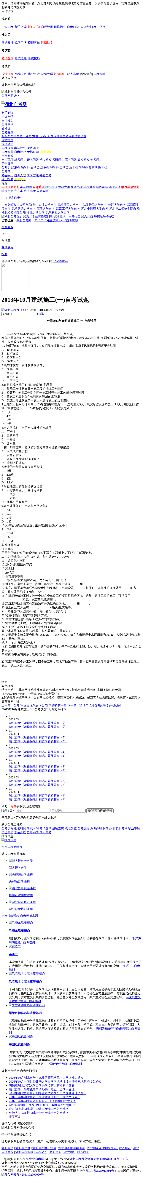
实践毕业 (33, 148)
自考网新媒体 (10, 95)
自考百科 (7, 159)
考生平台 (99, 26)
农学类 (73, 167)
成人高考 (73, 74)
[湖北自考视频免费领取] (97, 216)
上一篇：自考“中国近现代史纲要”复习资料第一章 (34, 705)
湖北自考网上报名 (44, 1148)
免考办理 (77, 187)
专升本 (18, 191)
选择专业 (86, 26)
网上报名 (7, 179)
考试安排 (7, 42)
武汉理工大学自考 (70, 204)
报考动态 (7, 144)
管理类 (83, 167)
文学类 (35, 167)
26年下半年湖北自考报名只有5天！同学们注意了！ (42, 1101)
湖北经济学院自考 (13, 212)
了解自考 (7, 26)
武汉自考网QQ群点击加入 (111, 1159)
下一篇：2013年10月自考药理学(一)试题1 (94, 705)
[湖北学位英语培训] (38, 216)
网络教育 (86, 74)
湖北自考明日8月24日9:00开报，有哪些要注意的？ (42, 1105)
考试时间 (26, 187)
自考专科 (99, 74)
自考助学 (73, 26)
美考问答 (96, 159)
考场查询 (7, 58)
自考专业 (7, 151)
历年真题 (7, 163)
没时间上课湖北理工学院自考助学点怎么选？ (39, 1108)
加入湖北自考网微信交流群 (68, 136)
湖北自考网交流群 (81, 1159)
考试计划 (20, 148)
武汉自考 (125, 1148)
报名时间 (34, 26)
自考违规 (83, 828)
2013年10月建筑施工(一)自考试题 (56, 220)
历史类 (44, 167)
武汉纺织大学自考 (24, 208)
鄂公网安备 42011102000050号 (24, 1174)
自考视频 (7, 132)
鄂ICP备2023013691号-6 (101, 1170)
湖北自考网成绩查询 (71, 1148)
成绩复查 (71, 828)
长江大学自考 (117, 204)
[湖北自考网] (14, 104)
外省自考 (45, 175)
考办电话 (7, 116)
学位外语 (20, 832)
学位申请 (7, 191)
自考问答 (7, 155)
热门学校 (15, 197)
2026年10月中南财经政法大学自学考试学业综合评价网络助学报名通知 (55, 1081)
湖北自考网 (23, 220)
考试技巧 (34, 58)
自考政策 (7, 148)
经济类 (15, 167)
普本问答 (33, 159)
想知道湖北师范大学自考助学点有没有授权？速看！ (43, 1085)
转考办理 (89, 187)
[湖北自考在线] (11, 216)
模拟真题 (34, 42)
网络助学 (47, 42)
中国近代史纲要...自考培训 (64, 1063)
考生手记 (7, 175)
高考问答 (71, 159)
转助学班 (60, 74)
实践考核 (102, 187)
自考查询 (7, 124)
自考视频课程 (10, 915)
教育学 (93, 167)
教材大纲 (64, 187)
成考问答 (20, 159)
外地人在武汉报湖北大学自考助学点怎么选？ (39, 1112)
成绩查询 (7, 74)
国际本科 (42, 191)
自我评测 (47, 26)
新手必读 (21, 26)
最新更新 (55, 1152)
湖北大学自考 (36, 212)
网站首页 (7, 140)
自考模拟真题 (29, 915)
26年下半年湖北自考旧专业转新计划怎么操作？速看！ (44, 1097)
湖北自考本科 (24, 1152)
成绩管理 (47, 74)
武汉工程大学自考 (68, 208)
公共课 (5, 167)
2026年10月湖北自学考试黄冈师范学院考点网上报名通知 (46, 1077)
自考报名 (7, 120)
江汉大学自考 (46, 208)
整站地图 (69, 1152)
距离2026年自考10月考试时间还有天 (26, 136)
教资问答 (83, 159)
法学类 (25, 167)
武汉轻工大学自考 (95, 204)
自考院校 (20, 151)
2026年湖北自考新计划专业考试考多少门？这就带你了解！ (47, 1093)
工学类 (64, 167)
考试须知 (21, 58)
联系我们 (83, 1152)
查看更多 (15, 1116)
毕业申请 (34, 74)
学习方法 (33, 175)
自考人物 (20, 175)
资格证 (5, 128)
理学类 (54, 167)
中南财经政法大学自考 (16, 204)
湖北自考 (7, 1148)
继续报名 (21, 74)
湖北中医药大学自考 (94, 208)
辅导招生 (60, 26)
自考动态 (41, 1152)
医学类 (102, 167)
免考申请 (21, 42)
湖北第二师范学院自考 (124, 208)
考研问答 (58, 159)
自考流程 (7, 828)
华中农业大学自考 (44, 204)
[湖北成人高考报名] (67, 216)
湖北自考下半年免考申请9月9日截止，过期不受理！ (43, 1089)
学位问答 (45, 159)
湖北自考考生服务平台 (102, 1148)
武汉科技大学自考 (58, 212)
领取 (40, 313)
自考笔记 (7, 171)
